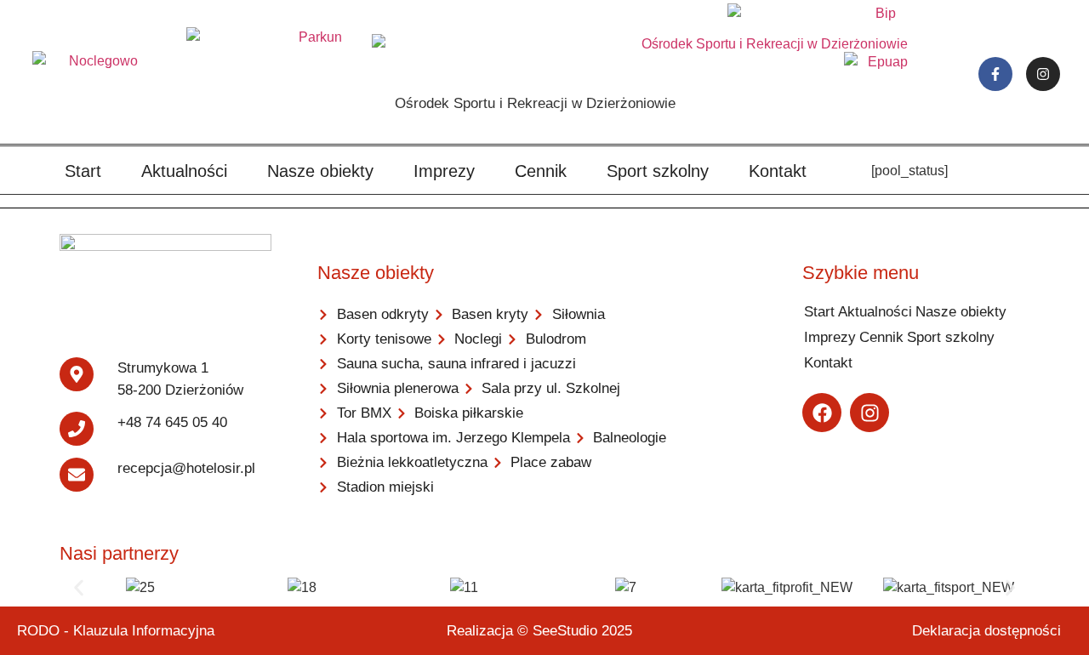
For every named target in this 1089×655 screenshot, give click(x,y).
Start (83, 170)
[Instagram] (1043, 74)
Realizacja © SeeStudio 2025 (539, 631)
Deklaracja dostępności (986, 631)
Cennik (541, 170)
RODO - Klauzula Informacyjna (115, 631)
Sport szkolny (658, 170)
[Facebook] (821, 412)
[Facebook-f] (995, 74)
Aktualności (184, 170)
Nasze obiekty (320, 170)
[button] (78, 587)
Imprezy (444, 170)
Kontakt (778, 170)
